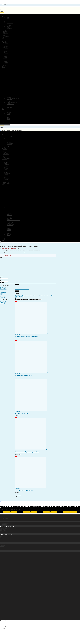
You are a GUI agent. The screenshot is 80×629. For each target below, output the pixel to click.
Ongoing (23, 295)
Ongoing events (9, 97)
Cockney (6, 61)
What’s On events (7, 248)
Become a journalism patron (3, 530)
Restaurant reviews (6, 36)
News (2, 16)
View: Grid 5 (35, 299)
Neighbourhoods (4, 41)
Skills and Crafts (2, 293)
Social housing (7, 55)
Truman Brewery (9, 26)
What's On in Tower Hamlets (5, 516)
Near (1, 279)
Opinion (3, 66)
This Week (50, 295)
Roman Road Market (6, 64)
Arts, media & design (10, 223)
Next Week (22, 296)
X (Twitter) (1, 537)
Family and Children (3, 287)
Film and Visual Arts (3, 288)
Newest (21, 289)
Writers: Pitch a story (4, 524)
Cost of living (8, 24)
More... (3, 109)
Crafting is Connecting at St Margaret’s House (27, 452)
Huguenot (6, 50)
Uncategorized (2, 297)
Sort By (16, 284)
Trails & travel (5, 37)
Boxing (6, 51)
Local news (6, 53)
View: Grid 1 (17, 299)
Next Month (19, 296)
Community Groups (9, 99)
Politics (8, 17)
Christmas (4, 34)
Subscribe (1, 11)
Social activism (9, 228)
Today (34, 295)
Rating (23, 289)
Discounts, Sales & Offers (10, 104)
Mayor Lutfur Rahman (9, 25)
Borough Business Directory (5, 518)
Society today (8, 111)
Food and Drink (9, 101)
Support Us (2, 12)
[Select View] (15, 298)
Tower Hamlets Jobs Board (5, 517)
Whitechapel (5, 42)
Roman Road (5, 58)
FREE (16, 301)
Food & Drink (5, 31)
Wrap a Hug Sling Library (21, 413)
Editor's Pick (8, 116)
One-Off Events (2, 303)
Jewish (6, 45)
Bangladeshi (6, 46)
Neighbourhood (17, 289)
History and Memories (6, 40)
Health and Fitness (10, 217)
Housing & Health (9, 136)
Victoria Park (5, 181)
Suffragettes (6, 63)
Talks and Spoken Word (4, 295)
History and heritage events (4, 291)
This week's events (10, 212)
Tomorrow (36, 295)
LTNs (7, 22)
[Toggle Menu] (0, 14)
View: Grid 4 (31, 299)
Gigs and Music (2, 290)
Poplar (4, 52)
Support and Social (14, 248)
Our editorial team (2, 546)
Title (24, 289)
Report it (3, 122)
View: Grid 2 (21, 299)
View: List (39, 299)
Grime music (6, 62)
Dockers (6, 56)
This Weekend (46, 295)
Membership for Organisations (4, 528)
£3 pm (10, 511)
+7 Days (39, 295)
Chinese (6, 57)
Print (2, 108)
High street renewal (10, 227)
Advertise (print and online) (3, 531)
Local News (6, 43)
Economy (8, 18)
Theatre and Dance (3, 296)
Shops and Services (10, 218)
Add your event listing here (6, 255)
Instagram (1, 538)
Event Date (27, 289)
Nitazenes (8, 27)
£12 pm (50, 511)
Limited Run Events (3, 302)
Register (3, 1)
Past (32, 295)
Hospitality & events (9, 107)
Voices (8, 232)
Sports (1, 294)
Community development (10, 106)
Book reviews (5, 35)
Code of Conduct (2, 553)
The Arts (4, 39)
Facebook (1, 536)
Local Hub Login (4, 4)
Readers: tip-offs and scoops (5, 523)
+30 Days (42, 295)
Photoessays (9, 233)
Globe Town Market (6, 65)
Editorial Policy (2, 554)
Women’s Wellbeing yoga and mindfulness (26, 336)
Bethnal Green (5, 47)
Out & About (4, 30)
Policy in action (9, 112)
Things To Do (5, 32)
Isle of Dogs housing (9, 28)
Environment (8, 19)
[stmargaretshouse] (17, 334)
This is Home (8, 114)
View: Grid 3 (26, 299)
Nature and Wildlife (3, 292)
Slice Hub (3, 67)
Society (4, 156)
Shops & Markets (5, 33)
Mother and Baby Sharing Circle (23, 375)
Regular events (9, 213)
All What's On (17, 295)
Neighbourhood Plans (10, 23)
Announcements (9, 103)
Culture (3, 38)
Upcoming (20, 295)
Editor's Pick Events (3, 301)
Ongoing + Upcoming (28, 295)
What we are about (2, 545)
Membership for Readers (3, 529)
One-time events (9, 96)
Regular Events (2, 304)
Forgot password (4, 2)
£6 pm (30, 511)
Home (3, 248)
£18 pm (70, 511)
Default (16, 297)
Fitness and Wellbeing (3, 289)
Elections (8, 141)
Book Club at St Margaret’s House (24, 490)
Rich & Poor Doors (10, 146)
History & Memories (9, 113)
